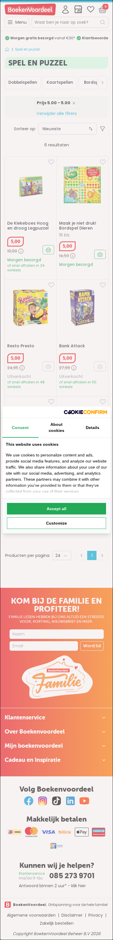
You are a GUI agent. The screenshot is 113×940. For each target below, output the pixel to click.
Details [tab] (92, 427)
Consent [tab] (20, 427)
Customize (56, 523)
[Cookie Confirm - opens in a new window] (85, 412)
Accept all (56, 508)
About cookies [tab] (56, 427)
